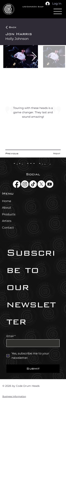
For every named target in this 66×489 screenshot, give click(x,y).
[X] (41, 184)
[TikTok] (33, 184)
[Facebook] (16, 184)
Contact (8, 227)
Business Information (14, 396)
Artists (6, 221)
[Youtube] (49, 184)
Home (6, 201)
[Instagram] (25, 184)
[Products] (59, 214)
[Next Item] (34, 56)
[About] (59, 207)
